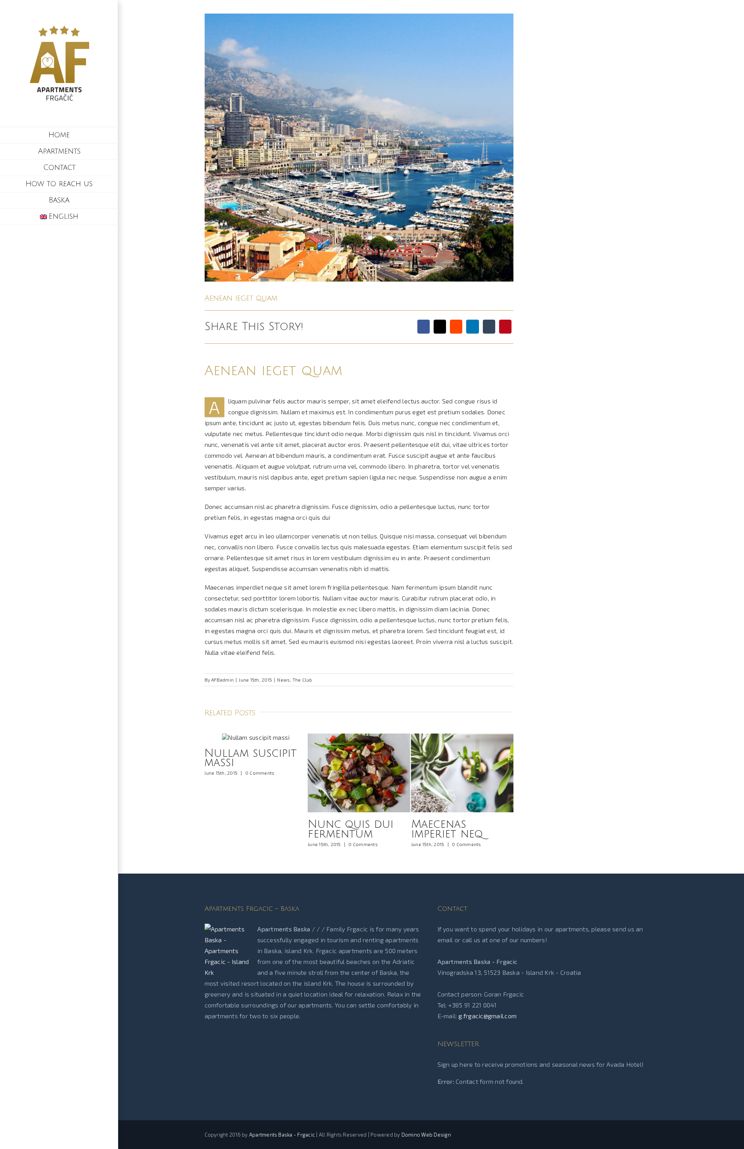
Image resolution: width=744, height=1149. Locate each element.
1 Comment (464, 844)
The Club (302, 679)
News (283, 679)
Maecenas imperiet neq (343, 829)
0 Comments (259, 844)
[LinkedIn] (472, 327)
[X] (440, 327)
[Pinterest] (505, 327)
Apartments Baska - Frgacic (282, 1135)
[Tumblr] (489, 327)
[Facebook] (423, 327)
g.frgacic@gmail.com (487, 1015)
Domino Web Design (426, 1135)
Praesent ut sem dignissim (458, 829)
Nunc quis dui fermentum (247, 829)
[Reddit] (456, 327)
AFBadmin (222, 679)
